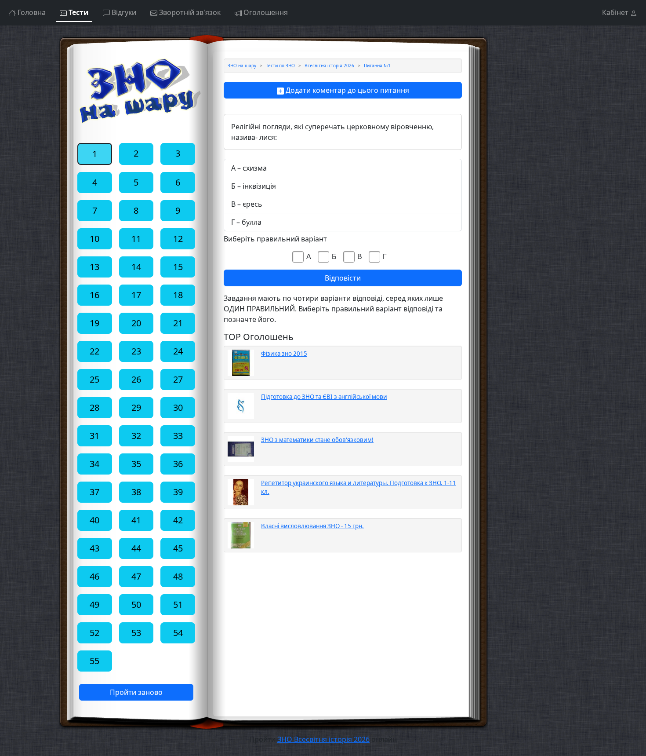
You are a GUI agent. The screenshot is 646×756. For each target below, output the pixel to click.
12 (178, 239)
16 (94, 295)
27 (178, 379)
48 (178, 576)
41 (136, 520)
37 (94, 492)
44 (136, 548)
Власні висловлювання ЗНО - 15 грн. (312, 526)
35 (136, 464)
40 (94, 520)
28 (94, 407)
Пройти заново (136, 692)
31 (94, 436)
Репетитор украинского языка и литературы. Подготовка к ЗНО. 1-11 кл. (358, 487)
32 (136, 436)
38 (136, 492)
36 (178, 464)
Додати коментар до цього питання (346, 90)
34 (94, 464)
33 (178, 436)
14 (136, 267)
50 (136, 604)
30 (178, 407)
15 (178, 267)
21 (178, 323)
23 (136, 351)
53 (136, 633)
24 (178, 351)
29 (136, 407)
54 (178, 633)
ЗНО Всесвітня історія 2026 (323, 739)
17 (136, 295)
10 (94, 239)
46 (94, 576)
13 (94, 267)
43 (94, 548)
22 (94, 351)
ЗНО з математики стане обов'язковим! (317, 440)
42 (178, 520)
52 (94, 633)
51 (178, 604)
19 (94, 323)
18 (178, 295)
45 (178, 548)
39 (178, 492)
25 (94, 379)
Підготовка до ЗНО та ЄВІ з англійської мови (324, 397)
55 (94, 661)
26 (136, 379)
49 (94, 604)
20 (136, 323)
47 (136, 576)
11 (136, 239)
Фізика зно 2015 (284, 354)
